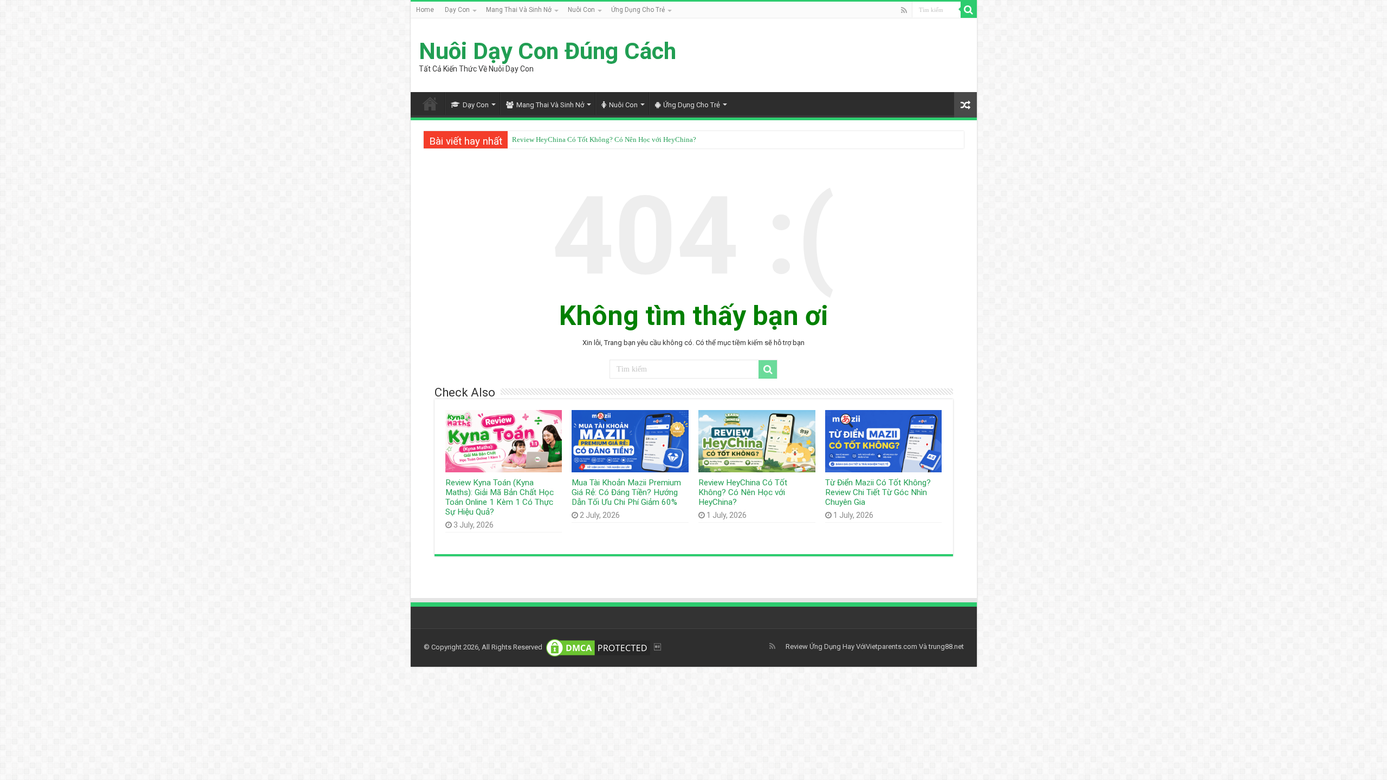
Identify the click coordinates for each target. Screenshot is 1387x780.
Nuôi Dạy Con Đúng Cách (547, 50)
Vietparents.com (891, 646)
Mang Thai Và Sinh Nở (519, 10)
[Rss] (904, 10)
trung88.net (946, 646)
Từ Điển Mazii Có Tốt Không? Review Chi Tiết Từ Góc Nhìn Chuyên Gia (878, 492)
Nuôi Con (581, 10)
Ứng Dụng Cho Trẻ (638, 10)
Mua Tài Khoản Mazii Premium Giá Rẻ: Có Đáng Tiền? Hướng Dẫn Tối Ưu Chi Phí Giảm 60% (626, 492)
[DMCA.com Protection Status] (598, 647)
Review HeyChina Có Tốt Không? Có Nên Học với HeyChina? (604, 139)
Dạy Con (457, 10)
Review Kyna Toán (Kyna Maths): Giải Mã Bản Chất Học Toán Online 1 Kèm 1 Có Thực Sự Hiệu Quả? (499, 497)
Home (425, 10)
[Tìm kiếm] (969, 10)
